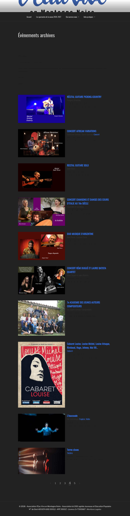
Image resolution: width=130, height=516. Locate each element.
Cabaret (70, 350)
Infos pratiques (88, 16)
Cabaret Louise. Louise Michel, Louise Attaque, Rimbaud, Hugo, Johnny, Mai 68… (88, 345)
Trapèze (82, 419)
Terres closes (73, 450)
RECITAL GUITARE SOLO (78, 165)
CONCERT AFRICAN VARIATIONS (81, 131)
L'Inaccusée (72, 416)
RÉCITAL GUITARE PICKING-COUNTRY (84, 97)
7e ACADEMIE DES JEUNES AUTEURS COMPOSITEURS (83, 304)
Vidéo (88, 419)
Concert (97, 134)
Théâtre (70, 453)
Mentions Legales (94, 509)
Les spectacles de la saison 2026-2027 (48, 16)
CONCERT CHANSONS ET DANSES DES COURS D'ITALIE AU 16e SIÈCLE (88, 201)
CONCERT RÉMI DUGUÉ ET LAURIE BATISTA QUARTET (86, 270)
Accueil (29, 16)
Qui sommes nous (71, 16)
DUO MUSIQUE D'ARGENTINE (80, 234)
